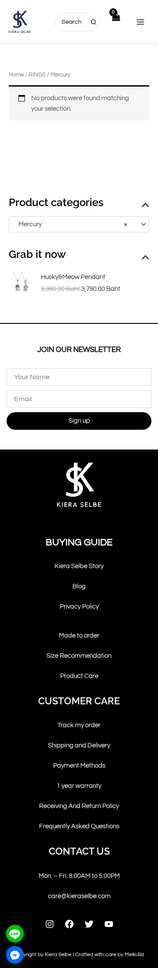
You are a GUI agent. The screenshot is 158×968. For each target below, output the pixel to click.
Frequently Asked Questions (79, 826)
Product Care (79, 676)
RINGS (37, 75)
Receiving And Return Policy (79, 806)
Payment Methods (79, 765)
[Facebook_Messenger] (15, 955)
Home (16, 75)
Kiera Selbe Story (79, 566)
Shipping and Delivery (79, 745)
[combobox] (79, 224)
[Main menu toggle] (140, 21)
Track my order (79, 725)
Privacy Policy (79, 606)
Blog (79, 586)
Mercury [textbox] (70, 224)
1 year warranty (79, 786)
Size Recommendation (79, 656)
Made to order (79, 635)
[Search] (94, 22)
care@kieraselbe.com (79, 896)
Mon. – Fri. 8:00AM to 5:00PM (79, 876)
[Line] (15, 934)
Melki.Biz (134, 954)
